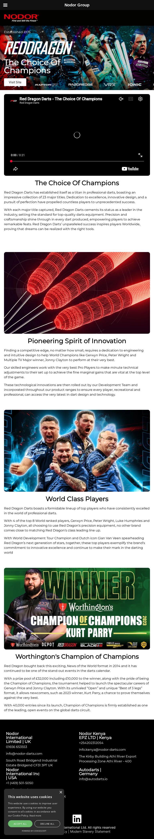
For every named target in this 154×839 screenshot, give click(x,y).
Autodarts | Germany (90, 771)
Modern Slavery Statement (90, 831)
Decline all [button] (47, 823)
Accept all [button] (20, 823)
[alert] (34, 812)
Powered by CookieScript (34, 831)
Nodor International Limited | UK (19, 737)
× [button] (60, 792)
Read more (35, 815)
